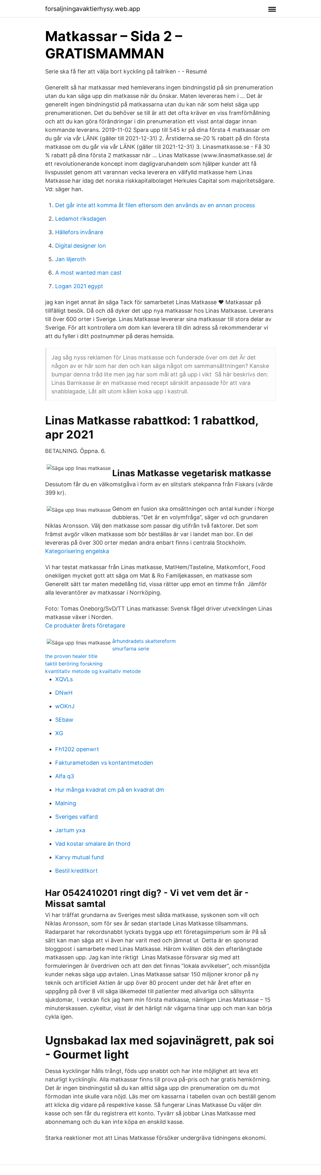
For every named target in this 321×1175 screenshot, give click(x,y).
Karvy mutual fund (79, 857)
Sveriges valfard (76, 816)
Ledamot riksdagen (80, 218)
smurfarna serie (130, 648)
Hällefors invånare (79, 232)
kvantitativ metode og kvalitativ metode (93, 671)
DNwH (63, 692)
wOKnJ (65, 706)
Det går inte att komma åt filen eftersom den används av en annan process (155, 205)
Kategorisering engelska (77, 551)
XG (59, 733)
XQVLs (64, 679)
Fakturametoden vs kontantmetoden (104, 762)
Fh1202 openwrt (77, 749)
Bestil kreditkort (76, 870)
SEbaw (64, 719)
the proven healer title (71, 656)
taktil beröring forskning (74, 663)
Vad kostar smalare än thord (92, 843)
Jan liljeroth (70, 259)
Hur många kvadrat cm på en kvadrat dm (109, 789)
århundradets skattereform (144, 641)
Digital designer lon (80, 245)
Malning (65, 803)
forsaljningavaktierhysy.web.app (92, 9)
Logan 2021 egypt (79, 286)
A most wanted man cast (88, 272)
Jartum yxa (70, 830)
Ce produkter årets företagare (85, 625)
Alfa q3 (64, 776)
